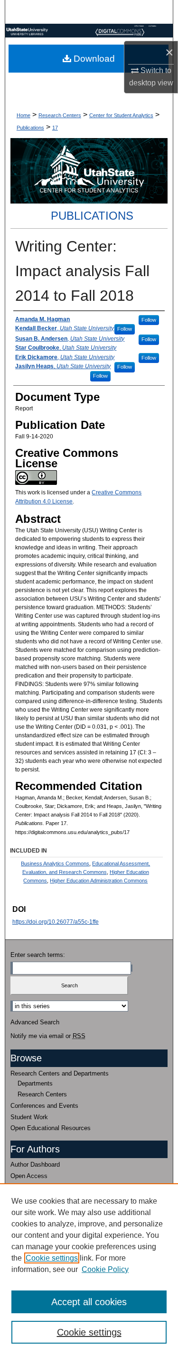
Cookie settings (52, 1258)
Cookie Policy (105, 1269)
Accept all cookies (89, 1302)
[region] (89, 1269)
